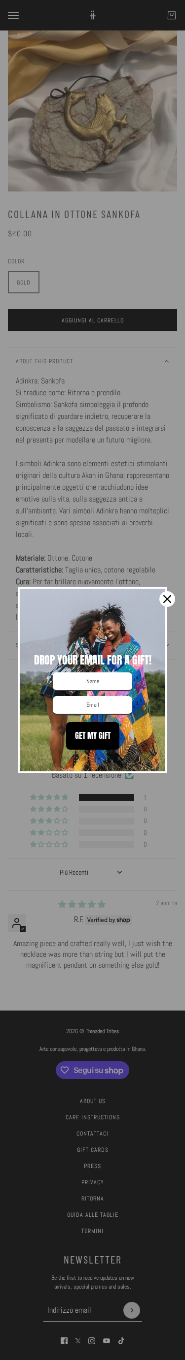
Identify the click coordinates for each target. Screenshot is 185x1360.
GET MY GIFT (93, 735)
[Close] (167, 599)
